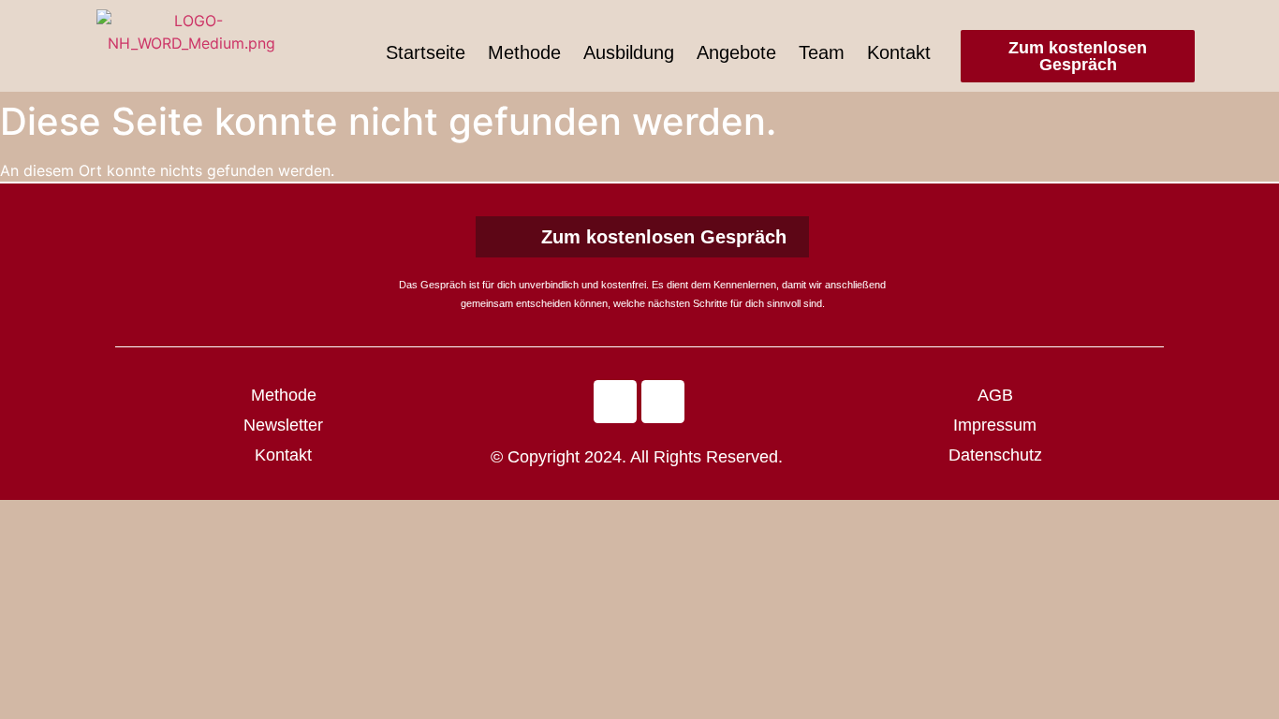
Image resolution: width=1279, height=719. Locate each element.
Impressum (994, 425)
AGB (995, 395)
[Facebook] (615, 401)
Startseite (425, 52)
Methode (524, 52)
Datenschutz (995, 455)
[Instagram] (662, 401)
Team (822, 52)
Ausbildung (628, 52)
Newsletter (283, 425)
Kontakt (899, 52)
